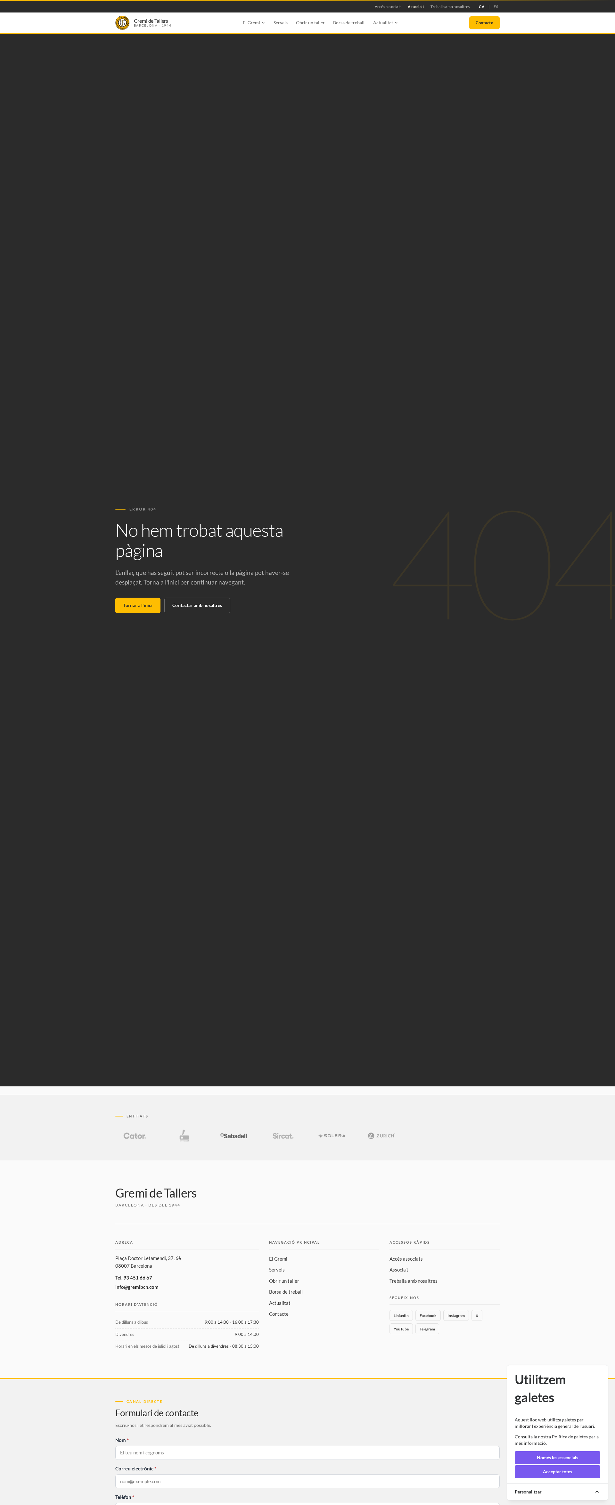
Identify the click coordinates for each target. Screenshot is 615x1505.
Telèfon (123, 1497)
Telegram (427, 1329)
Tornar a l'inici (137, 605)
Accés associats (388, 6)
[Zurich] (381, 1136)
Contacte (484, 22)
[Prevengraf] (184, 1136)
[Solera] (332, 1136)
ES (496, 6)
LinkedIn (401, 1315)
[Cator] (134, 1136)
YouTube (401, 1329)
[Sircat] (282, 1136)
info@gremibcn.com (137, 1287)
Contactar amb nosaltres (197, 605)
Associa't (416, 6)
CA (482, 6)
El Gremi (278, 1259)
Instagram (456, 1315)
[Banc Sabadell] (233, 1136)
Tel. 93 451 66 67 (133, 1277)
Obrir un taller (310, 22)
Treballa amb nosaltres (450, 6)
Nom (120, 1440)
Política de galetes (570, 1436)
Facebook (428, 1315)
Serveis (281, 22)
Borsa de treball (349, 22)
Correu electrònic (134, 1468)
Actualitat (280, 1303)
